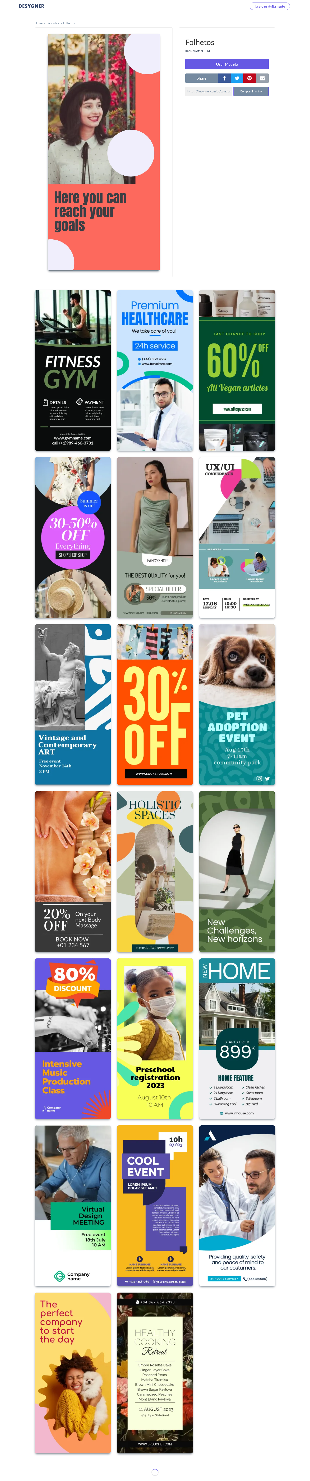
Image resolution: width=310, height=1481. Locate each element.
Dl (208, 50)
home (39, 23)
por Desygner (194, 50)
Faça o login (233, 6)
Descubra (53, 23)
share (201, 78)
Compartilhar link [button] (251, 91)
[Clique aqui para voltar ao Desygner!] (31, 9)
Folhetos (69, 23)
